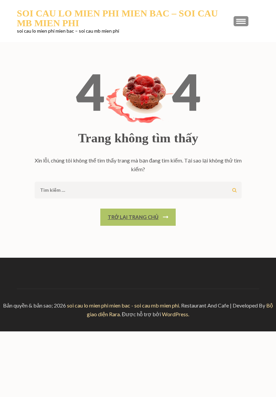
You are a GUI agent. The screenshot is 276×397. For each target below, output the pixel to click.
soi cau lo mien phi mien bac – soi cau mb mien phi (117, 18)
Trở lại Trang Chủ (133, 217)
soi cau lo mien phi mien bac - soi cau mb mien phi (123, 305)
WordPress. (175, 314)
